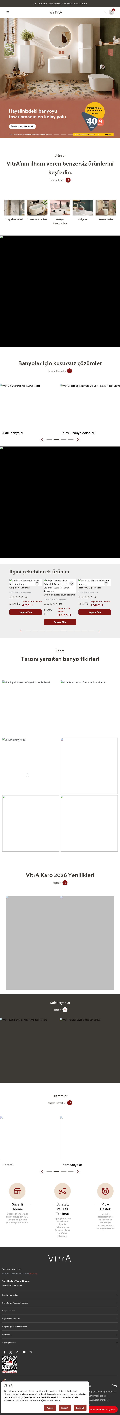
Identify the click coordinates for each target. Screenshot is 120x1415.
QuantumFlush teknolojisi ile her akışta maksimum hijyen (60, 3)
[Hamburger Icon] (7, 12)
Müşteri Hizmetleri (57, 1103)
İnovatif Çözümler (57, 371)
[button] (21, 134)
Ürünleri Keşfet (56, 180)
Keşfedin (57, 883)
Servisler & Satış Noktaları (12, 1285)
